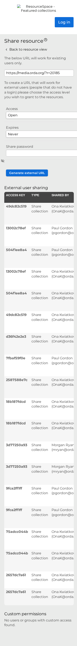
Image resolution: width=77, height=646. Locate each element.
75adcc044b (17, 532)
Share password (19, 147)
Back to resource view (28, 49)
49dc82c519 (16, 206)
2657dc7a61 (16, 575)
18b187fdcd (16, 402)
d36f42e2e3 (16, 337)
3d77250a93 (16, 445)
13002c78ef (16, 228)
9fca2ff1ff (14, 488)
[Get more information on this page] (45, 39)
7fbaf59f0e (15, 358)
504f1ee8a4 (16, 250)
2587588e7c (16, 380)
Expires (12, 128)
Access (12, 109)
